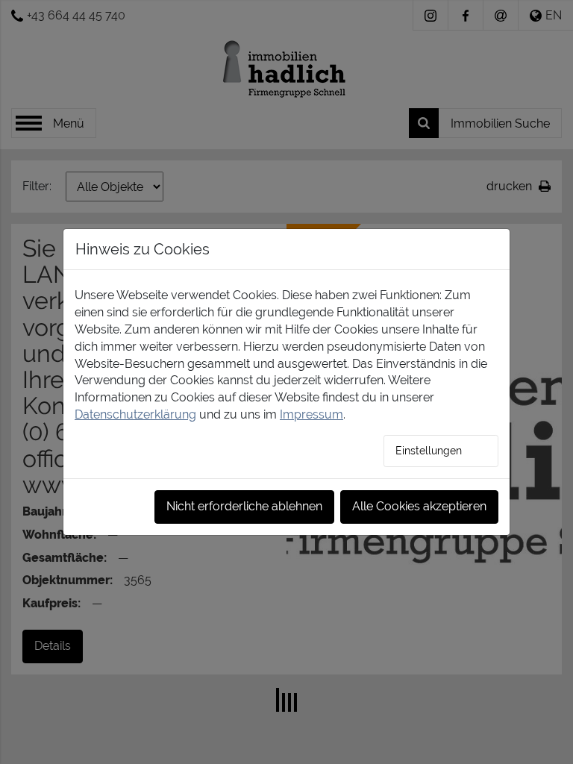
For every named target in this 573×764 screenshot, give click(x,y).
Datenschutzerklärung (135, 414)
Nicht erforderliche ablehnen (244, 506)
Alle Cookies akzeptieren (419, 506)
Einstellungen (428, 451)
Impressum (311, 414)
